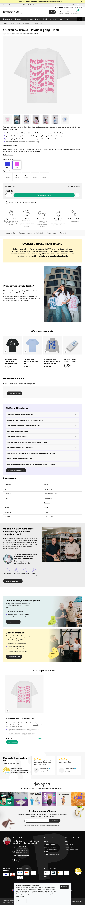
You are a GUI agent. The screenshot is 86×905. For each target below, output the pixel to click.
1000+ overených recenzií (11, 763)
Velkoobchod (27, 5)
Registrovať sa (13, 622)
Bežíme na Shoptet (77, 901)
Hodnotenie (40, 233)
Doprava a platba (14, 5)
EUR (73, 4)
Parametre (63, 233)
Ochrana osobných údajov (52, 854)
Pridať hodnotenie (14, 393)
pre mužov (47, 493)
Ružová (46, 507)
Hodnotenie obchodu (71, 849)
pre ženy (54, 493)
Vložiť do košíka (45, 195)
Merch (46, 484)
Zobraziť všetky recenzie (19, 772)
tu (24, 896)
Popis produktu (10, 233)
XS (45, 516)
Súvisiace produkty (25, 233)
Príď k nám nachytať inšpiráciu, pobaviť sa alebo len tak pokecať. (42, 788)
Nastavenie (21, 901)
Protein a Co (48, 498)
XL (52, 516)
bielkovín (70, 127)
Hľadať (52, 12)
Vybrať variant (12, 742)
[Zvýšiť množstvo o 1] (12, 195)
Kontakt (35, 5)
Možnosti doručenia (74, 186)
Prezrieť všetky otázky (16, 470)
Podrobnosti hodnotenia (30, 33)
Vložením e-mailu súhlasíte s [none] (41, 825)
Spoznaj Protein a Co (12, 581)
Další (46, 876)
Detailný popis (8, 155)
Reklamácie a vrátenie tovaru (50, 850)
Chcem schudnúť (14, 656)
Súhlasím (64, 886)
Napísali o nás (68, 847)
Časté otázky (51, 233)
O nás (5, 5)
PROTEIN (50, 244)
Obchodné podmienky (51, 847)
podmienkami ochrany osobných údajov (49, 825)
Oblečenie (47, 503)
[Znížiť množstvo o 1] (6, 195)
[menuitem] (8, 19)
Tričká (46, 512)
